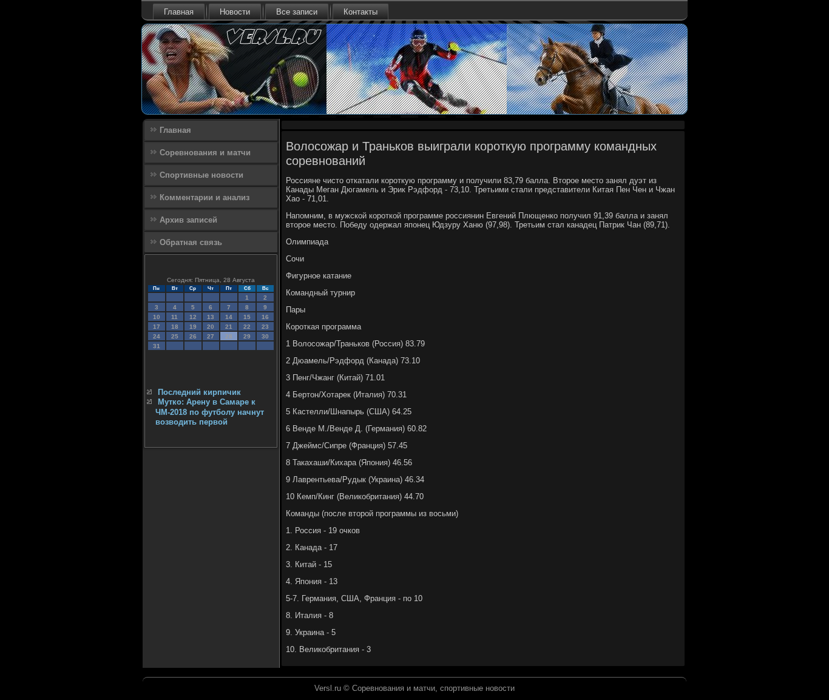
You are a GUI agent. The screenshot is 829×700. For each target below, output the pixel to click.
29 (247, 336)
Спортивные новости (201, 175)
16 (265, 317)
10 (156, 317)
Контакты (360, 11)
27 (210, 336)
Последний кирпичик (199, 392)
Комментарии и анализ (204, 197)
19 (193, 326)
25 (174, 336)
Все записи (296, 11)
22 (247, 326)
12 (193, 317)
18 (174, 326)
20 (210, 326)
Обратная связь (191, 242)
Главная (179, 11)
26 (193, 336)
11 (174, 317)
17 (156, 326)
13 (210, 317)
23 (265, 326)
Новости (235, 11)
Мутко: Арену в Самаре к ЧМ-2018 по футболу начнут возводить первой (209, 411)
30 (265, 336)
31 (156, 346)
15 (247, 317)
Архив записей (188, 219)
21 (228, 326)
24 (156, 336)
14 (228, 317)
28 (228, 336)
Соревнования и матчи (205, 152)
